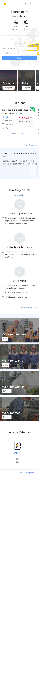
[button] (10, 3)
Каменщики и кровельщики (17, 109)
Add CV (13, 171)
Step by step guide (27, 307)
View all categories (27, 473)
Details (30, 126)
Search (19, 58)
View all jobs (29, 145)
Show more (16, 133)
